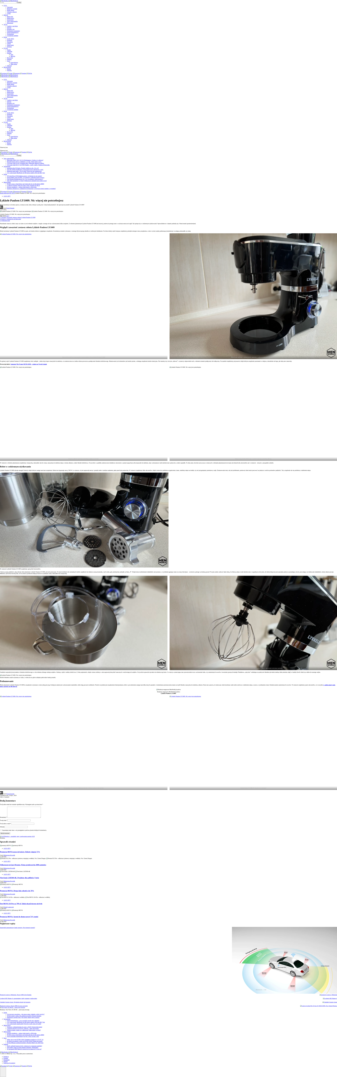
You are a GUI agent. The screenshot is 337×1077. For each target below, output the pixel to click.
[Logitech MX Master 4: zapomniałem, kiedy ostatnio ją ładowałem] (330, 998)
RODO (6, 1061)
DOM (5, 37)
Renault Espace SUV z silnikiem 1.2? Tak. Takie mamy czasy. (24, 161)
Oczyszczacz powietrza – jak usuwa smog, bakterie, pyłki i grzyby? (25, 1014)
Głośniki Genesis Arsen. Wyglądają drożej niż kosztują (15, 1002)
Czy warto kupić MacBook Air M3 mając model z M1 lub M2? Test (26, 173)
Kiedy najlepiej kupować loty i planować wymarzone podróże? (24, 1046)
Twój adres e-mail (5, 823)
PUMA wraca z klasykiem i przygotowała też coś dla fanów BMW (25, 184)
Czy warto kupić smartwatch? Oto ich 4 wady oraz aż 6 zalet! (24, 1024)
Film (12, 54)
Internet (9, 27)
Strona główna (4, 193)
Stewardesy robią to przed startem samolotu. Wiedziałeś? (22, 1047)
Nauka (9, 50)
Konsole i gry (11, 29)
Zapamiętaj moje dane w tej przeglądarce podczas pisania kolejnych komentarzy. (24, 830)
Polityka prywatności (9, 1063)
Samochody (10, 20)
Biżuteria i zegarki (12, 8)
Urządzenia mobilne (12, 35)
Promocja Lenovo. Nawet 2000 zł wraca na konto (14, 1006)
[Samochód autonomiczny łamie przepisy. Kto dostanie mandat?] (284, 960)
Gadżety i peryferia (12, 26)
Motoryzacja (10, 18)
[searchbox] (8, 2)
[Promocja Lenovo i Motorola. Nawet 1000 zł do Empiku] (328, 995)
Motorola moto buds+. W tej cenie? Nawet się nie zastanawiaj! (24, 171)
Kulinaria (9, 40)
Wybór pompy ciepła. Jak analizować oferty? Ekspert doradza (24, 1016)
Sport (8, 61)
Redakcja (6, 1056)
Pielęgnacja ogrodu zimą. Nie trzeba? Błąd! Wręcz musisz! (23, 1017)
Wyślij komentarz (5, 833)
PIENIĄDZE (7, 67)
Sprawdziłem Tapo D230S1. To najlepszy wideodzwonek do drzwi (25, 177)
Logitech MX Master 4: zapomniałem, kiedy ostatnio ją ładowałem (18, 998)
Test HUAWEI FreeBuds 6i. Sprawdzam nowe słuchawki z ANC (25, 169)
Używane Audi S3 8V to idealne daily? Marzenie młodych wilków (25, 163)
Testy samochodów (12, 21)
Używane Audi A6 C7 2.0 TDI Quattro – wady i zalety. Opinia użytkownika (28, 165)
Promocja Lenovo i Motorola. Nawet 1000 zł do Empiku (15, 995)
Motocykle (10, 16)
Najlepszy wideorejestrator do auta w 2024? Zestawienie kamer (24, 1027)
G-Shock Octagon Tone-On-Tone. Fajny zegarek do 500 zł (23, 185)
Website (2, 827)
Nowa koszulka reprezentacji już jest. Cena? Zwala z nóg (23, 1036)
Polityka (9, 70)
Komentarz (3, 817)
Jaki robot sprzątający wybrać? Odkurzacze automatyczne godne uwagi (27, 180)
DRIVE (6, 15)
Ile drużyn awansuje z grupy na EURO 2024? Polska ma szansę (24, 1041)
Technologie (10, 34)
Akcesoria (10, 7)
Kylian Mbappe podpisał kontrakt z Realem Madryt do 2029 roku (25, 1043)
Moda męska (10, 10)
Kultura (9, 53)
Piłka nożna (14, 64)
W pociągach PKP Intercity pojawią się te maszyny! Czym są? (24, 1049)
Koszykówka (14, 62)
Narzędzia (10, 42)
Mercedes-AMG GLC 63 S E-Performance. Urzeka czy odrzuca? (25, 160)
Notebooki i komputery (13, 31)
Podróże (9, 59)
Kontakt (6, 1058)
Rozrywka (10, 58)
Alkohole (9, 51)
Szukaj (19, 2)
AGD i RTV (10, 39)
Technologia (7, 1019)
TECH (5, 24)
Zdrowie (9, 65)
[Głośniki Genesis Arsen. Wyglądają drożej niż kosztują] (330, 1002)
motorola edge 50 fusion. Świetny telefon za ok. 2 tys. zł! (23, 168)
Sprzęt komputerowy (13, 32)
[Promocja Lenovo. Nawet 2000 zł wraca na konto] (318, 1006)
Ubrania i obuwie (12, 12)
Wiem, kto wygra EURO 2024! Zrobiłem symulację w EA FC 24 (25, 1039)
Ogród (9, 43)
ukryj (7, 216)
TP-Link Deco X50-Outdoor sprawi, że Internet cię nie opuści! (24, 176)
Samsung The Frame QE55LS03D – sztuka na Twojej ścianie (29, 364)
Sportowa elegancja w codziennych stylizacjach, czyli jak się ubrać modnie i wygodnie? (31, 188)
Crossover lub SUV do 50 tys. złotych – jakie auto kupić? (23, 1028)
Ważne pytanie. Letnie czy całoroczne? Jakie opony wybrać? (24, 1030)
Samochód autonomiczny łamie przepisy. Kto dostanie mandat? (17, 927)
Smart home (10, 45)
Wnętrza (9, 46)
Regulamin (7, 1060)
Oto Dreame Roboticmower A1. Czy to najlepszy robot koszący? (25, 179)
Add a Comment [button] (4, 797)
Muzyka (13, 56)
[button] (3, 1072)
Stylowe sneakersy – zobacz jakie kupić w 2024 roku (22, 187)
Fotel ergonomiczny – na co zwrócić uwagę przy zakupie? (23, 1020)
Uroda (9, 13)
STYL (5, 5)
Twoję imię (3, 820)
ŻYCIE (6, 48)
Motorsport (10, 23)
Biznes (9, 69)
